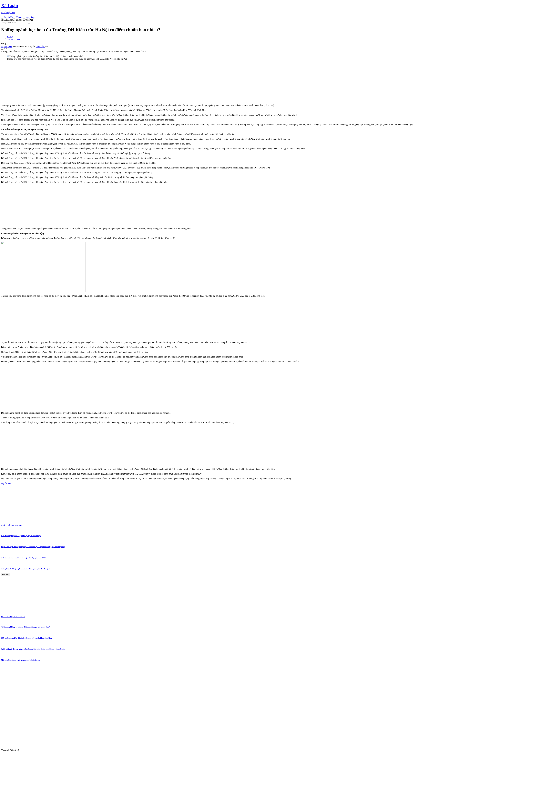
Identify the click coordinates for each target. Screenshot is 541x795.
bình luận (40, 46)
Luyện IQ (8, 17)
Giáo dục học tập (13, 39)
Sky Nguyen (6, 46)
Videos (18, 17)
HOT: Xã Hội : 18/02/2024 (13, 616)
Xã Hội (10, 36)
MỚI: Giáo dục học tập (11, 525)
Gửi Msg (5, 574)
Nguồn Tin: (6, 483)
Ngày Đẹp (30, 17)
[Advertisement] (85, 82)
